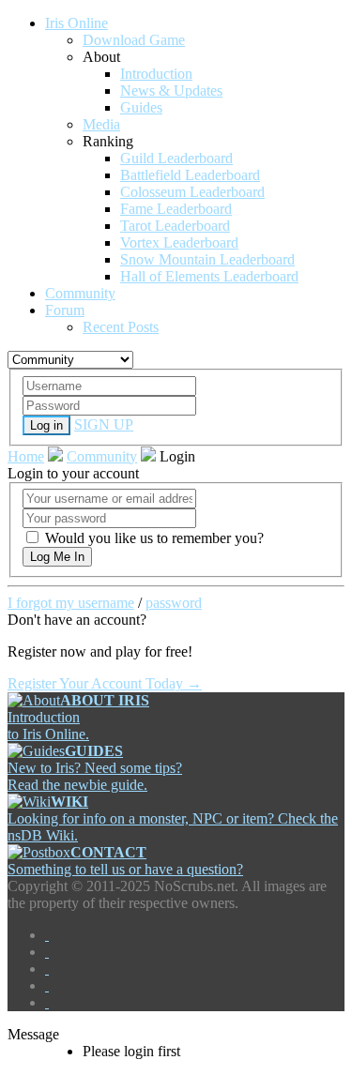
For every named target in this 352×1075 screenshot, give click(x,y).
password (173, 603)
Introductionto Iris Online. (78, 717)
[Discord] (47, 1002)
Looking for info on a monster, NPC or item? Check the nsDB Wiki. (173, 818)
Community (102, 456)
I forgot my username (71, 603)
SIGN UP (103, 424)
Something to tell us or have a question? (125, 860)
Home (26, 456)
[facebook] (47, 935)
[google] (47, 969)
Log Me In (57, 557)
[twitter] (47, 952)
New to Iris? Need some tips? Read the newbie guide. (95, 768)
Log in (46, 425)
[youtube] (47, 985)
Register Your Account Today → (105, 683)
